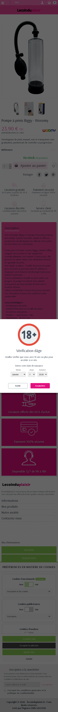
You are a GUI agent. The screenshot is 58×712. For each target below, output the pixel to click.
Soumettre (40, 385)
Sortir (18, 385)
